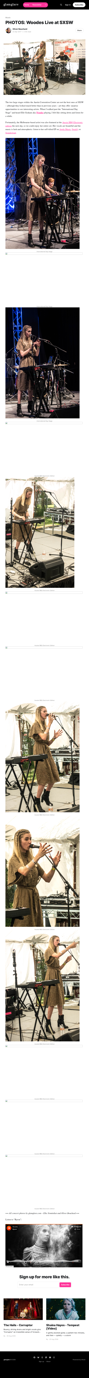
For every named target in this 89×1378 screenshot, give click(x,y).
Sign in (68, 5)
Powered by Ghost (79, 1359)
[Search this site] (61, 4)
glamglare (11, 4)
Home (26, 5)
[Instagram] (54, 1357)
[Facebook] (34, 1357)
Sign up (41, 1361)
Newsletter (36, 5)
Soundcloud (10, 132)
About (48, 1361)
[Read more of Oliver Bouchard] (8, 30)
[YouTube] (50, 1357)
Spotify (75, 129)
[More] (46, 4)
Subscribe (79, 5)
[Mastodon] (46, 1357)
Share (79, 30)
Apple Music (65, 129)
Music (8, 17)
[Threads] (42, 1357)
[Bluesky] (38, 1357)
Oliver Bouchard (20, 29)
